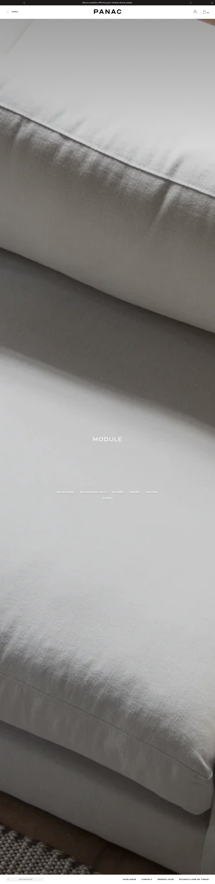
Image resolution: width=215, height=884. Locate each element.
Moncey (135, 492)
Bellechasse (65, 492)
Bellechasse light (92, 492)
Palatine (152, 492)
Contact (147, 879)
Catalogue (129, 879)
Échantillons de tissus (194, 879)
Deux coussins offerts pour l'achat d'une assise (107, 3)
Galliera (117, 492)
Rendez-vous (166, 879)
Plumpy (107, 498)
